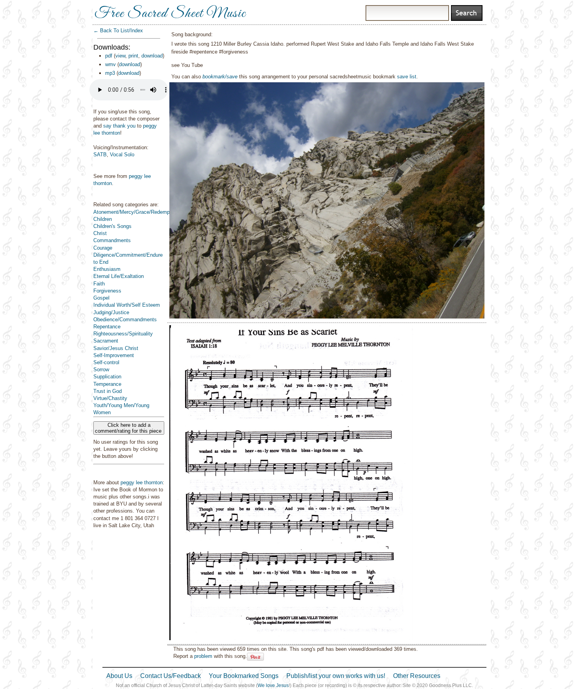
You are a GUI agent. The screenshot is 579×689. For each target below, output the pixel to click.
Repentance (107, 327)
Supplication (107, 377)
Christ (100, 233)
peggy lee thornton (142, 482)
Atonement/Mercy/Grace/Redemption (135, 212)
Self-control (106, 362)
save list (406, 77)
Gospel (101, 298)
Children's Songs (112, 226)
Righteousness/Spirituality (123, 334)
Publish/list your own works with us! (335, 675)
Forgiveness (107, 291)
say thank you (119, 126)
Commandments (112, 240)
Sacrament (105, 341)
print (133, 56)
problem (203, 656)
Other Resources (416, 675)
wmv (110, 64)
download (152, 56)
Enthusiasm (107, 269)
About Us (119, 675)
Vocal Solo (122, 154)
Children (102, 219)
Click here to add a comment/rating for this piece (129, 428)
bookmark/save (220, 77)
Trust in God (107, 391)
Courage (102, 248)
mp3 (110, 73)
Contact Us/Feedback (170, 675)
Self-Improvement (113, 355)
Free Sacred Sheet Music (170, 14)
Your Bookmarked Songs (243, 675)
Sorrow (101, 369)
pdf (108, 56)
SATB (100, 154)
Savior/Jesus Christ (115, 348)
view (120, 56)
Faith (99, 284)
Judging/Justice (111, 312)
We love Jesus (273, 685)
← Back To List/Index (118, 30)
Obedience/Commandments (125, 319)
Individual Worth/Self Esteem (126, 305)
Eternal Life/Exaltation (118, 276)
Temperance (107, 384)
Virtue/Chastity (110, 398)
